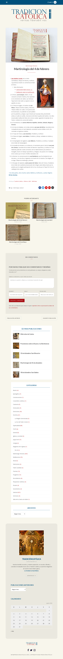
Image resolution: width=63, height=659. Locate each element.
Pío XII (16, 450)
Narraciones (16, 464)
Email (26, 291)
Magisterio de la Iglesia (19, 446)
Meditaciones (16, 457)
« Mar (12, 631)
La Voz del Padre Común (21, 422)
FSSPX (14, 429)
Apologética (16, 394)
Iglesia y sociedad (17, 436)
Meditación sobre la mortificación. (25, 92)
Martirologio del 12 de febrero (18, 220)
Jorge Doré (16, 439)
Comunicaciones (17, 397)
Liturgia (15, 443)
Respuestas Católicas (18, 482)
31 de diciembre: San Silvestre (30, 353)
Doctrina (15, 415)
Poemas (15, 471)
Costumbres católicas (19, 401)
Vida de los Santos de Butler (20, 499)
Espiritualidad (16, 425)
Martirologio (16, 188)
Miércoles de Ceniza (27, 334)
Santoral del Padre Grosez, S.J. (24, 89)
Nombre (11, 291)
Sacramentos (16, 489)
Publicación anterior (13, 318)
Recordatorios (17, 478)
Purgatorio (16, 475)
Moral (14, 460)
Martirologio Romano (31, 66)
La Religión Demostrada (21, 418)
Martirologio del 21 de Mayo (17, 242)
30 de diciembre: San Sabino (29, 372)
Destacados (16, 408)
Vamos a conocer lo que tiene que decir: (20, 276)
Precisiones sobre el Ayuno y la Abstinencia (34, 344)
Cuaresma (15, 404)
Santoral (21, 188)
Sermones (15, 496)
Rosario (15, 485)
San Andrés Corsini (16, 78)
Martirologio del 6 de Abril (44, 220)
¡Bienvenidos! (30, 575)
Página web (43, 291)
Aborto (15, 390)
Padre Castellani (17, 468)
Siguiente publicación (49, 318)
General (15, 432)
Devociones (16, 411)
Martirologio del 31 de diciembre (31, 363)
